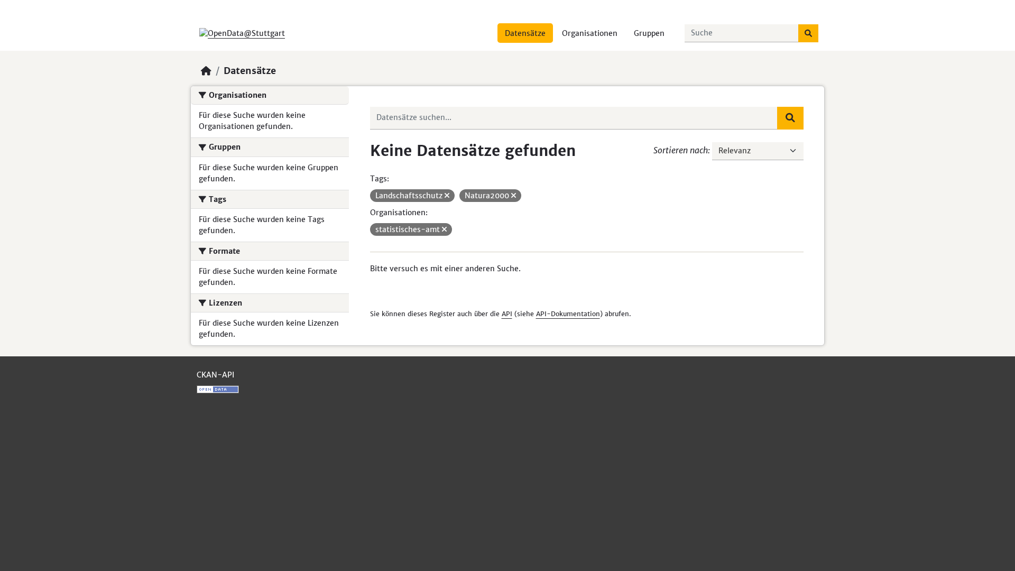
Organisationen (589, 33)
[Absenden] (808, 33)
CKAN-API (215, 375)
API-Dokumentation (568, 314)
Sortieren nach (680, 150)
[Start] (206, 71)
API (507, 314)
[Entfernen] (447, 195)
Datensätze (525, 33)
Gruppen (649, 33)
